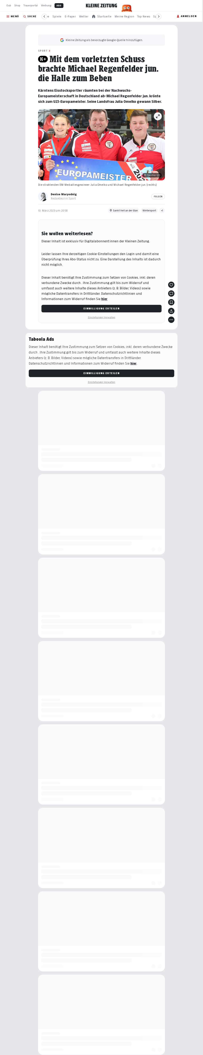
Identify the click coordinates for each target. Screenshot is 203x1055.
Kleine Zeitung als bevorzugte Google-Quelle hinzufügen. (104, 40)
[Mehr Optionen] (171, 320)
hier (104, 299)
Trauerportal (30, 5)
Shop (17, 5)
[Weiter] (158, 16)
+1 (162, 210)
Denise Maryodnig (64, 194)
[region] (101, 16)
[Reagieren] (171, 285)
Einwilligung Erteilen (101, 308)
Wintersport (149, 210)
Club (8, 5)
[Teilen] (171, 311)
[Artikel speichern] (171, 302)
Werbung (46, 5)
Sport (43, 50)
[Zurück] (44, 16)
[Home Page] (101, 6)
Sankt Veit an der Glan (125, 210)
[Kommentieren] (171, 293)
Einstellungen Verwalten (101, 317)
